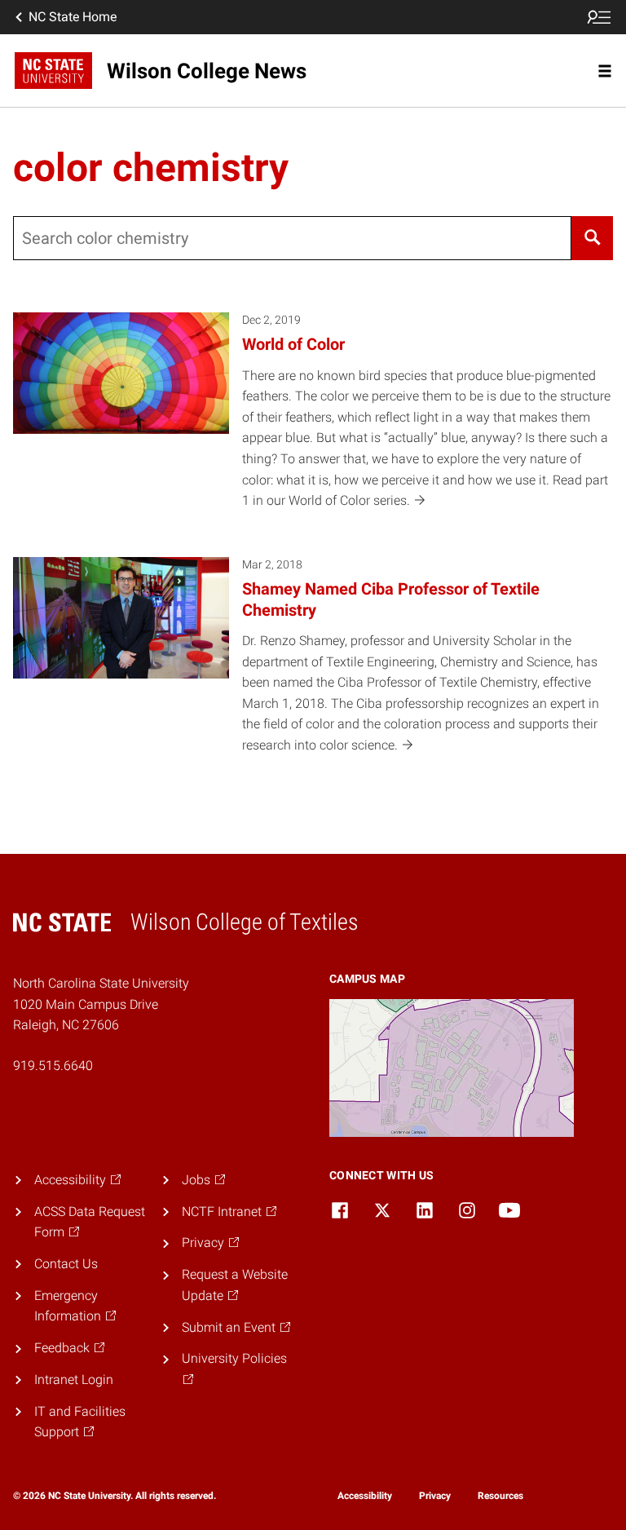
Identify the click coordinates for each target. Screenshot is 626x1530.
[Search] (592, 238)
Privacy (435, 1495)
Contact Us (66, 1263)
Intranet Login (73, 1379)
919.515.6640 (53, 1065)
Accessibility (364, 1495)
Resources (500, 1495)
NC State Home (73, 16)
